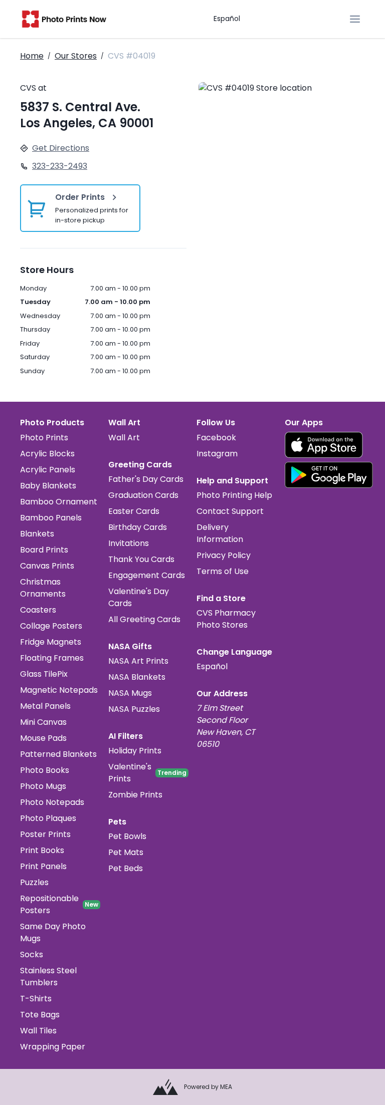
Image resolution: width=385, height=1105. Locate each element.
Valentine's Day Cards (138, 597)
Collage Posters (51, 626)
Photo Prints (44, 437)
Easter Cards (133, 511)
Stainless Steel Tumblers (48, 976)
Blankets (37, 533)
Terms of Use (223, 571)
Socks (31, 954)
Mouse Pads (43, 738)
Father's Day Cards (145, 479)
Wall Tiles (38, 1030)
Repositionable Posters (49, 904)
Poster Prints (45, 834)
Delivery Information (220, 533)
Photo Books (44, 770)
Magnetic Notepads (59, 690)
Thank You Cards (141, 559)
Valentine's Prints (129, 772)
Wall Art (124, 437)
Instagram (217, 453)
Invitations (128, 543)
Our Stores (76, 56)
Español (227, 19)
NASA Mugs (130, 693)
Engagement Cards (146, 575)
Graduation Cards (143, 495)
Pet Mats (125, 852)
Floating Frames (52, 658)
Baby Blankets (48, 485)
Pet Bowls (127, 836)
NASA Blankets (136, 677)
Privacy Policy (224, 555)
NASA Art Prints (138, 661)
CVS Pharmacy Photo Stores (226, 619)
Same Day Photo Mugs (53, 932)
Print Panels (43, 866)
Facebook (216, 437)
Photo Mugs (43, 786)
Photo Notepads (52, 802)
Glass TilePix (44, 674)
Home (32, 56)
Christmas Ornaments (43, 588)
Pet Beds (125, 868)
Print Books (42, 850)
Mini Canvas (43, 722)
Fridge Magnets (50, 642)
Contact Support (230, 511)
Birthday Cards (137, 527)
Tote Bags (40, 1014)
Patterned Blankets (58, 754)
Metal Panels (45, 706)
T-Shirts (36, 998)
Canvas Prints (47, 566)
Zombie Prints (135, 794)
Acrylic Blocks (47, 453)
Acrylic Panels (47, 469)
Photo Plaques (48, 818)
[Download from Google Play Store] (329, 475)
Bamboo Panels (51, 517)
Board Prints (44, 550)
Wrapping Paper (52, 1046)
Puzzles (34, 882)
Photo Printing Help (234, 495)
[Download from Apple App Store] (324, 445)
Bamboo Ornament (58, 501)
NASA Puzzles (134, 709)
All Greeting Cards (144, 619)
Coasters (38, 610)
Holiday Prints (134, 750)
